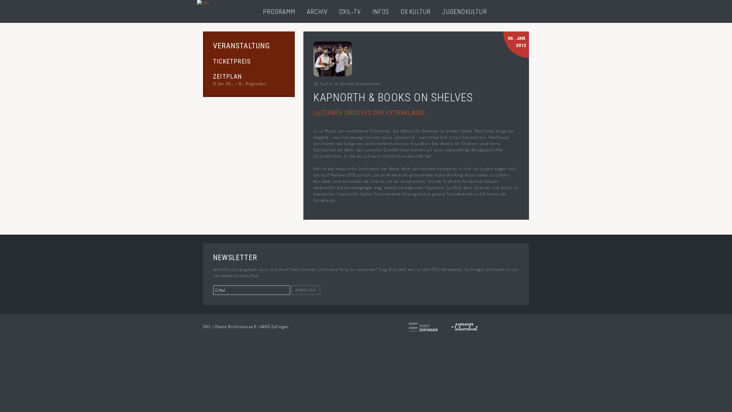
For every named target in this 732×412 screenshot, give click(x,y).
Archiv (317, 11)
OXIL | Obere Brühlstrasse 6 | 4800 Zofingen (246, 326)
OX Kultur (416, 11)
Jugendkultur (464, 11)
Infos (381, 11)
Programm (279, 11)
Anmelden (305, 290)
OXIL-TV (350, 11)
